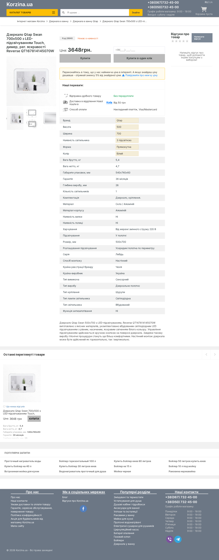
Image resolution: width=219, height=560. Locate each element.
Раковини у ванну (124, 515)
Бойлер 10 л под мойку (182, 466)
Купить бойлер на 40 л (17, 466)
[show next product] (214, 354)
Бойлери (119, 540)
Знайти (136, 12)
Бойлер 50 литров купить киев (187, 461)
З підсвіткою (124, 140)
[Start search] (63, 12)
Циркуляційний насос (126, 529)
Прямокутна (124, 146)
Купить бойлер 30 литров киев (77, 466)
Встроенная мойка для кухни (21, 471)
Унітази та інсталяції (125, 511)
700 (119, 133)
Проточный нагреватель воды (22, 461)
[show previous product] (206, 354)
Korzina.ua (20, 4)
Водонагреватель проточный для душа (82, 471)
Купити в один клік (139, 58)
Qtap (119, 120)
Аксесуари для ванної (126, 507)
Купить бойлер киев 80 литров (132, 461)
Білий (120, 153)
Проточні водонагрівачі (127, 522)
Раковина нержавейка (182, 471)
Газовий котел (122, 536)
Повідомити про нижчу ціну (141, 75)
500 (119, 126)
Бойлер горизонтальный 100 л (77, 461)
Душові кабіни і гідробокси (129, 504)
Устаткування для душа (127, 500)
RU (206, 2)
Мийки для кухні (123, 518)
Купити (85, 58)
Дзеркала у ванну (124, 543)
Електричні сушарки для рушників (134, 525)
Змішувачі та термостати (128, 497)
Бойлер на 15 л (122, 466)
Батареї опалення (124, 533)
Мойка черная (122, 471)
